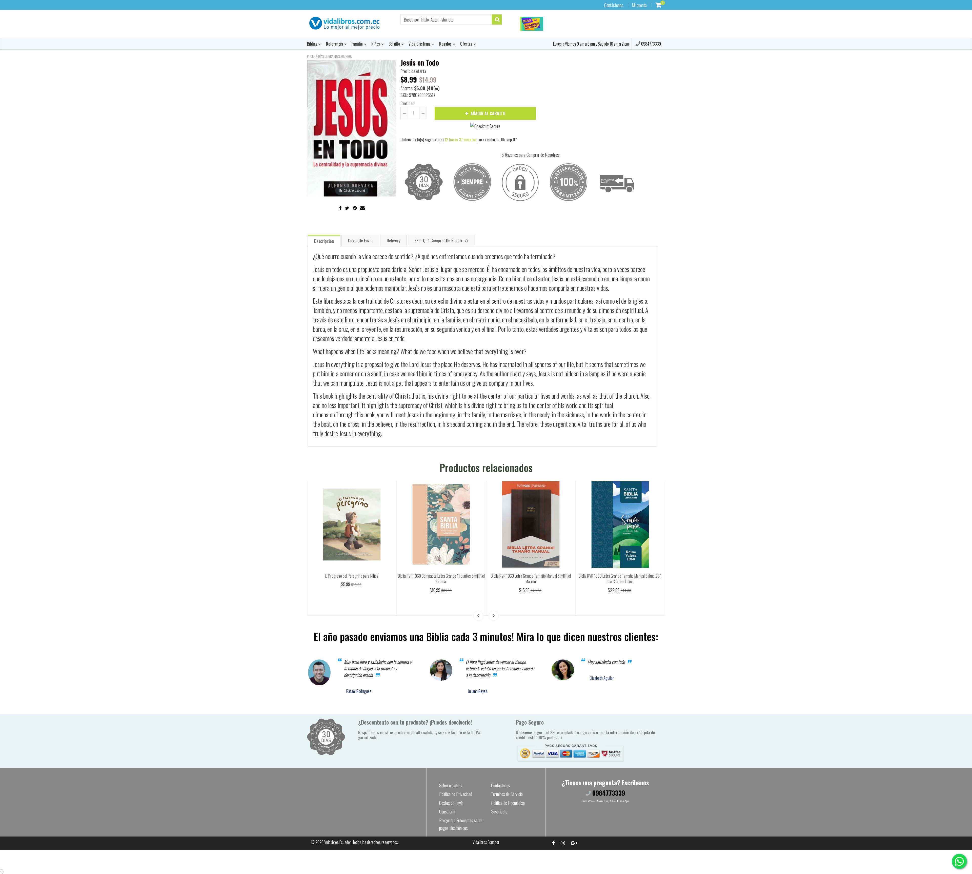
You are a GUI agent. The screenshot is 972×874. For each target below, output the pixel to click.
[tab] (324, 240)
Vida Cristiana (420, 44)
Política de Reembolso (508, 803)
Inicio (311, 56)
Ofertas (466, 44)
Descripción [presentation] (324, 241)
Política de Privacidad (455, 794)
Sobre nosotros (450, 785)
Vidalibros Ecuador (337, 842)
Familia (358, 44)
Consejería (447, 811)
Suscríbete (499, 811)
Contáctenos (613, 5)
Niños (376, 44)
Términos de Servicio (507, 794)
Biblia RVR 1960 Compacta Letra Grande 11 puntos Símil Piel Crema (530, 579)
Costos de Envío (451, 803)
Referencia (335, 44)
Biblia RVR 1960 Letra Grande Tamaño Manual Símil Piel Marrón (620, 579)
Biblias (312, 44)
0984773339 (650, 44)
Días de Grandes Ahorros (335, 56)
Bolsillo (395, 44)
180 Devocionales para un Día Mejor (351, 576)
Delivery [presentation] (393, 240)
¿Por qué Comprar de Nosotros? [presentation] (441, 240)
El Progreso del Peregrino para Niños (441, 576)
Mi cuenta (639, 5)
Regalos (446, 44)
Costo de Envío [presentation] (360, 240)
